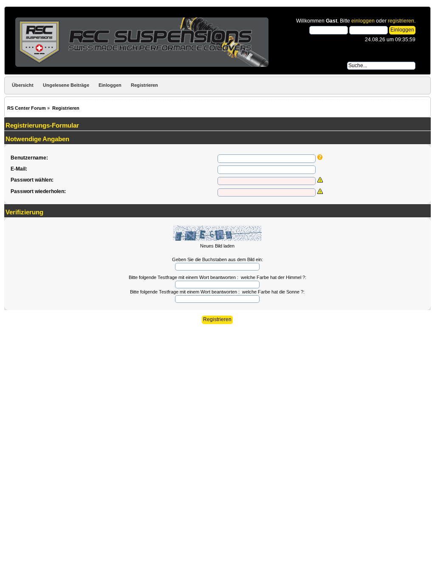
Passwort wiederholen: (38, 191)
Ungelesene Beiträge (66, 85)
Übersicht (23, 85)
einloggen (363, 21)
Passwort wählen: (32, 180)
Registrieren (144, 85)
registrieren (401, 21)
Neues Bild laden (217, 245)
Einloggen (110, 85)
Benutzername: (29, 158)
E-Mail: (19, 169)
